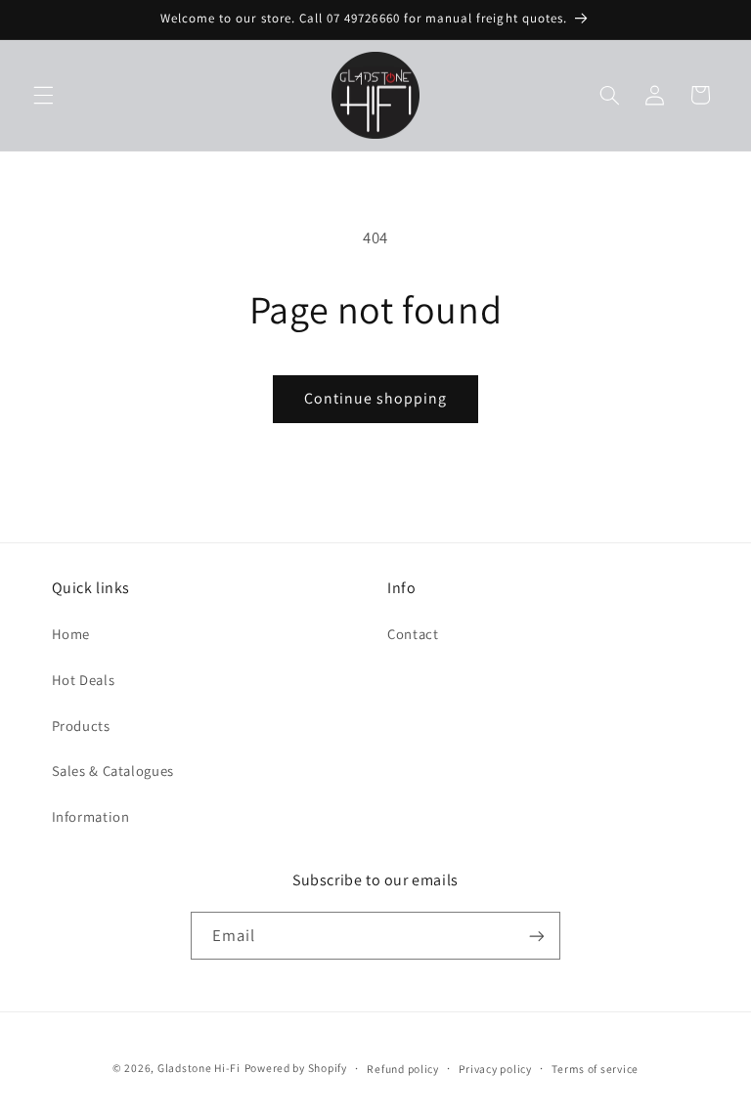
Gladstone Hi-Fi (199, 1067)
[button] (43, 94)
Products (81, 725)
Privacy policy (495, 1068)
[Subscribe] (536, 936)
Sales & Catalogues (113, 770)
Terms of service (595, 1068)
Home (71, 633)
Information (91, 816)
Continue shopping (376, 398)
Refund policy (403, 1068)
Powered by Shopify (295, 1067)
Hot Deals (83, 679)
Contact (412, 633)
